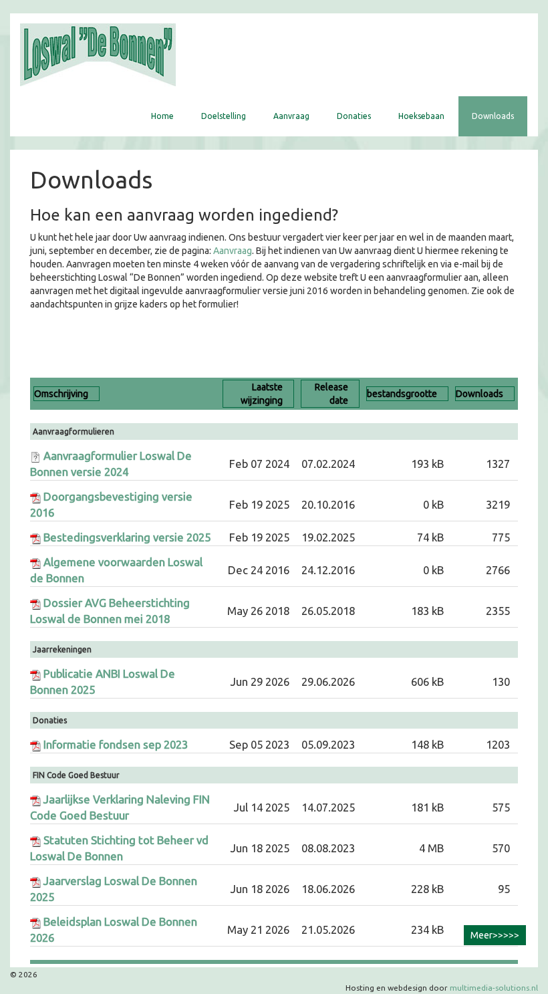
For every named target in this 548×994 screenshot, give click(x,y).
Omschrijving (61, 393)
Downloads (493, 116)
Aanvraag (291, 116)
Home (162, 116)
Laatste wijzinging (262, 394)
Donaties (354, 116)
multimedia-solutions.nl (494, 987)
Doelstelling (223, 116)
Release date (331, 394)
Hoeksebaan (421, 116)
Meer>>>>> (494, 935)
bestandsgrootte (402, 393)
